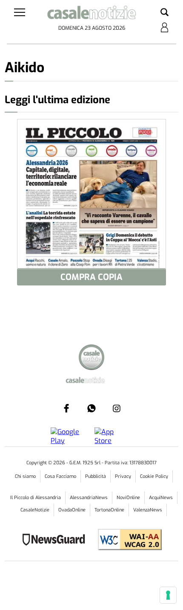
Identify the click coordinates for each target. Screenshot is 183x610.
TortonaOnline (109, 510)
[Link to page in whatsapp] (91, 408)
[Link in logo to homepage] (91, 14)
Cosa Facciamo (60, 476)
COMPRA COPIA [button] (91, 277)
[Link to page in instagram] (116, 408)
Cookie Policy (154, 476)
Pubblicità (95, 476)
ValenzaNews (147, 510)
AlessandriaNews (89, 497)
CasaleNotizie (34, 510)
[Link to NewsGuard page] (56, 540)
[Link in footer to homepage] (91, 358)
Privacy (123, 476)
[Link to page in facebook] (66, 408)
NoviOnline (128, 497)
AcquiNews (161, 497)
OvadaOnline (72, 510)
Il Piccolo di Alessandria (35, 497)
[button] (164, 13)
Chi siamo (25, 476)
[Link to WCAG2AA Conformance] (127, 540)
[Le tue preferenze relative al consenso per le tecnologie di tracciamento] (168, 595)
